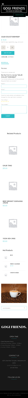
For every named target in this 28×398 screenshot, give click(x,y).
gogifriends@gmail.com (14, 365)
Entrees (10, 57)
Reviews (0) (4, 62)
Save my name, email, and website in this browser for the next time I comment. (12, 96)
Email (3, 89)
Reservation (19, 15)
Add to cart (8, 52)
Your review (4, 104)
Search (24, 308)
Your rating (4, 100)
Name (3, 83)
